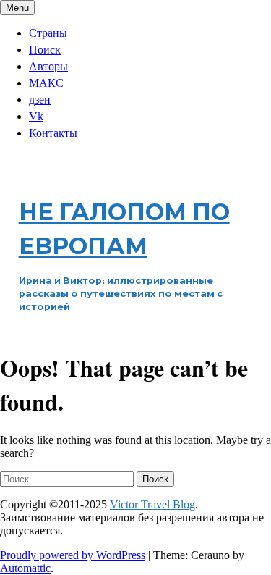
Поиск (45, 49)
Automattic (25, 568)
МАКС (46, 83)
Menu (17, 7)
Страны (48, 33)
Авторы (48, 66)
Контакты (53, 133)
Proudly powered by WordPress (72, 555)
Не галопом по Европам (124, 228)
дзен (40, 99)
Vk (36, 116)
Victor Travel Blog (152, 504)
